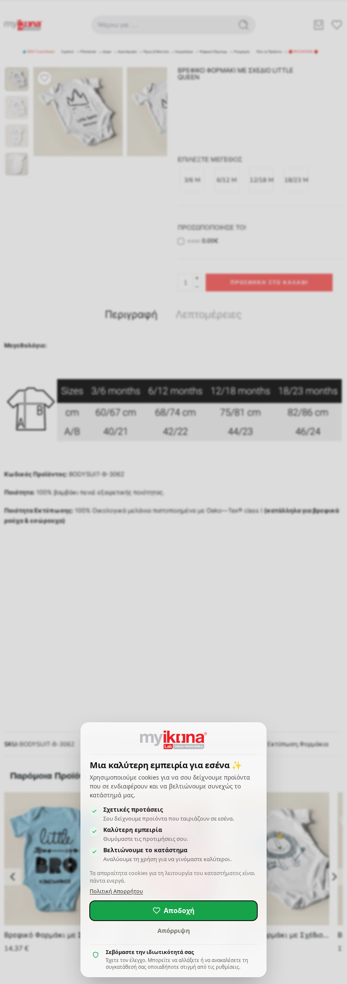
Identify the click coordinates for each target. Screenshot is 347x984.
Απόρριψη (173, 930)
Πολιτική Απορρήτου (116, 891)
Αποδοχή (179, 910)
